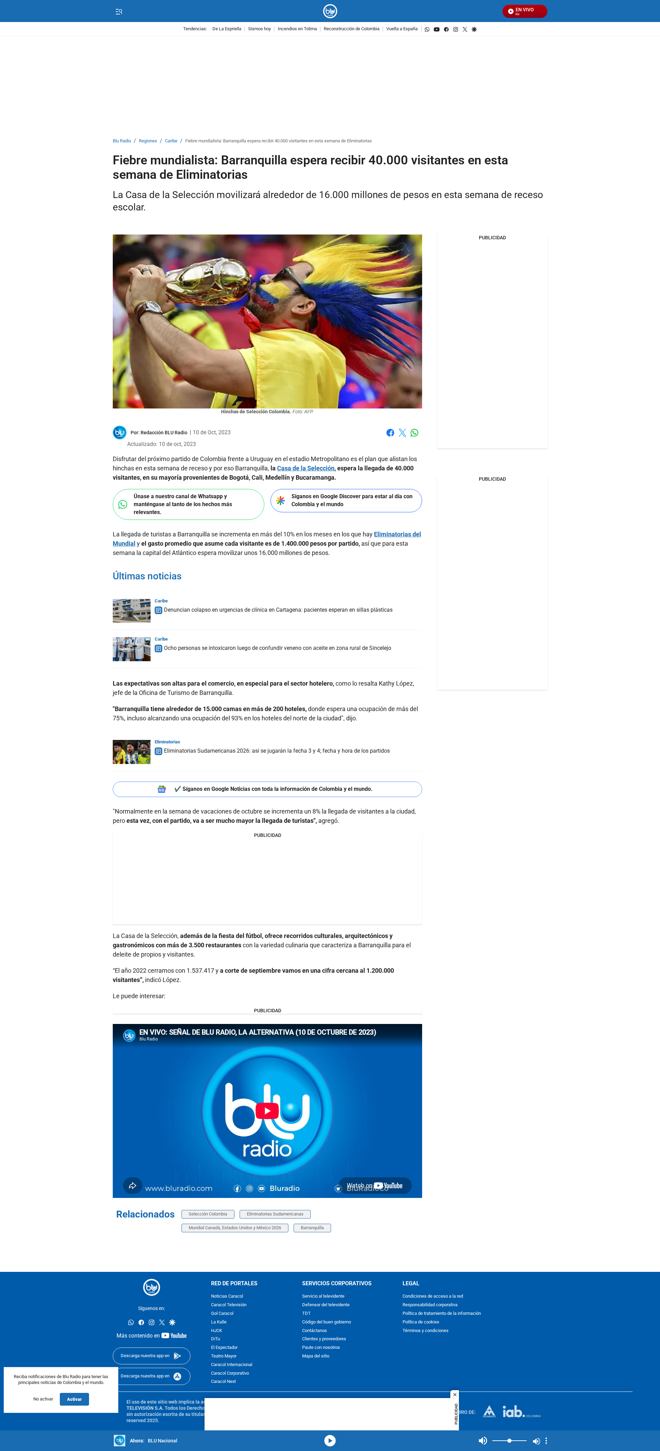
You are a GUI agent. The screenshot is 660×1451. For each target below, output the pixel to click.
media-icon (330, 1440)
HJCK (216, 1330)
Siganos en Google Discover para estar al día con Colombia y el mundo (352, 500)
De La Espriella (226, 29)
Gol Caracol (222, 1313)
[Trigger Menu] (119, 11)
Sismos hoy (259, 29)
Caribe (171, 141)
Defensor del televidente (326, 1305)
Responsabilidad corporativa (430, 1305)
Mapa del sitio (315, 1356)
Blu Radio (122, 141)
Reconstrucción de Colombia (352, 29)
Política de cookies (421, 1322)
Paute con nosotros (321, 1347)
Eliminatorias (167, 741)
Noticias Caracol (227, 1296)
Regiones (148, 141)
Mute (483, 1441)
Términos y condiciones (426, 1330)
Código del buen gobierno (326, 1322)
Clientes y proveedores (324, 1339)
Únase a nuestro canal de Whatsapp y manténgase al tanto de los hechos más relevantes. (183, 504)
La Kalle (219, 1322)
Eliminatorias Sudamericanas (275, 1214)
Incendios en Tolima (297, 29)
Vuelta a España (402, 29)
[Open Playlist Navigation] (546, 1440)
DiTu (215, 1339)
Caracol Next (223, 1381)
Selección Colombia (208, 1214)
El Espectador (224, 1347)
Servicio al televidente (323, 1296)
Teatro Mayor (223, 1356)
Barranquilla (312, 1227)
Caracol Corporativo (230, 1373)
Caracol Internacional (231, 1365)
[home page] (330, 11)
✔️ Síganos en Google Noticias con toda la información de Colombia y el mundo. (273, 789)
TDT (306, 1313)
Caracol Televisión (228, 1305)
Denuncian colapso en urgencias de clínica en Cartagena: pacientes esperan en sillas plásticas (278, 610)
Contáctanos (314, 1330)
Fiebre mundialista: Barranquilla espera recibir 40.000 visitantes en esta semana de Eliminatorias (278, 141)
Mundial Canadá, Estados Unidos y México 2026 (235, 1227)
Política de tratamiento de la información (442, 1313)
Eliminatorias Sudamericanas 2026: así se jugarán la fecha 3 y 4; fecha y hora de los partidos (277, 751)
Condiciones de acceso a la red (433, 1296)
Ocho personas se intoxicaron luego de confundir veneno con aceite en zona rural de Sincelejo (277, 648)
